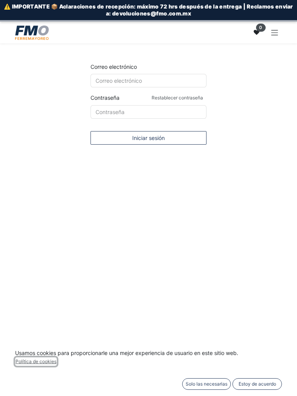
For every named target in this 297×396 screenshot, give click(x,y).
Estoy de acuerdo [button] (257, 384)
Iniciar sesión (148, 138)
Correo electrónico (113, 66)
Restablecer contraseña (177, 98)
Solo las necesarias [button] (206, 384)
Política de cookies (35, 361)
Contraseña (146, 97)
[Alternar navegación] (274, 32)
